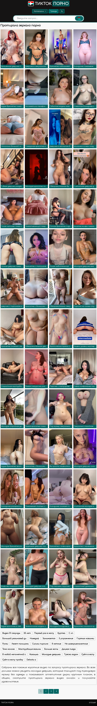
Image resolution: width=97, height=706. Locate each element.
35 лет (27, 633)
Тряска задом (71, 654)
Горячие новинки (85, 638)
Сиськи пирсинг (40, 644)
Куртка (61, 633)
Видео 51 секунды (11, 633)
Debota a (31, 660)
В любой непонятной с (14, 654)
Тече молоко (8, 649)
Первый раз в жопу (44, 633)
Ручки (5, 644)
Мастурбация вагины (29, 649)
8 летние (56, 644)
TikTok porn (7, 703)
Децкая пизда (69, 649)
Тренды (53, 11)
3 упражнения (66, 638)
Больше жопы (51, 649)
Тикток (51, 4)
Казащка (33, 654)
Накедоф (34, 638)
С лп (71, 633)
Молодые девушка (51, 654)
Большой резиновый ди (14, 638)
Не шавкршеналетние (76, 644)
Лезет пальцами (20, 644)
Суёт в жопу (88, 654)
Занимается (48, 638)
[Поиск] (79, 18)
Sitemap (92, 703)
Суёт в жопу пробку (12, 660)
